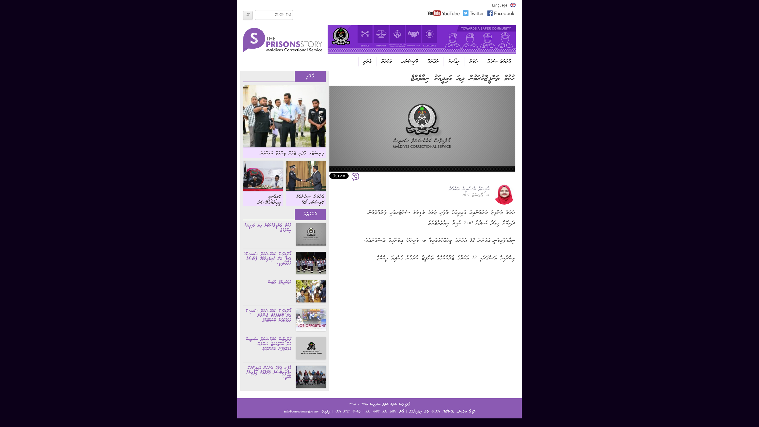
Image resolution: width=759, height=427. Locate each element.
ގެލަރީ (367, 61)
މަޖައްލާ (386, 61)
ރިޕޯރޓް (454, 61)
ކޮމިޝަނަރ (410, 61)
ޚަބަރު (473, 61)
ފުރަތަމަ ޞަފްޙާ (499, 61)
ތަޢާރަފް (433, 61)
